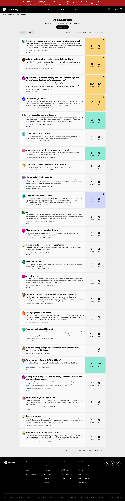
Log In (115, 9)
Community (12, 9)
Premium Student (84, 478)
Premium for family (35, 261)
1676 (84, 33)
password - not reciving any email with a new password (51, 294)
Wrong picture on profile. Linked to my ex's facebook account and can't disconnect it (54, 377)
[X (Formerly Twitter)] (112, 463)
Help (49, 9)
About (28, 466)
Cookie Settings (41, 497)
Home (13, 14)
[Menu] (120, 9)
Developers (47, 470)
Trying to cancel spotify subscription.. (43, 432)
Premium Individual (84, 466)
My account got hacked (36, 98)
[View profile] (24, 41)
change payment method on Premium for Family (48, 150)
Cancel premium (33, 416)
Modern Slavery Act (72, 497)
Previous (68, 33)
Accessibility (60, 497)
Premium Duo (82, 470)
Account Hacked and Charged (39, 329)
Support (63, 466)
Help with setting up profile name (41, 115)
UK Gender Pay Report (97, 497)
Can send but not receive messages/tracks (45, 245)
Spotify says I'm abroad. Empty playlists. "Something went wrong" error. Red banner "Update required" (52, 78)
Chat (62, 9)
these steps (74, 4)
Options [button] (22, 33)
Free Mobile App (66, 474)
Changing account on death (38, 312)
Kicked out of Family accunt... (39, 177)
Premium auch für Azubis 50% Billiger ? (43, 360)
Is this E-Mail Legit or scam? (38, 133)
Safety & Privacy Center (16, 497)
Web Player (64, 470)
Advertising (47, 474)
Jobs (27, 470)
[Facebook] (118, 463)
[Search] (109, 9)
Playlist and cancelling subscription (42, 230)
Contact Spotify (66, 478)
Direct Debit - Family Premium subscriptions (46, 164)
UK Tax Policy (84, 497)
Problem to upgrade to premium (40, 397)
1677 (90, 33)
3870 (96, 33)
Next (102, 33)
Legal (5, 497)
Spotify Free (82, 483)
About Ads (51, 497)
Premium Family (83, 474)
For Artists (47, 466)
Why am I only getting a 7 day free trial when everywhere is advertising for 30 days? (52, 348)
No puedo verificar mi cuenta (39, 195)
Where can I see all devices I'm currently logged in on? (50, 59)
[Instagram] (107, 463)
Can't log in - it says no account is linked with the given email (53, 41)
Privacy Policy (29, 497)
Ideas (75, 9)
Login (28, 212)
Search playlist (32, 276)
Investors (47, 478)
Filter (31, 33)
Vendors (46, 483)
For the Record (31, 474)
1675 (79, 33)
